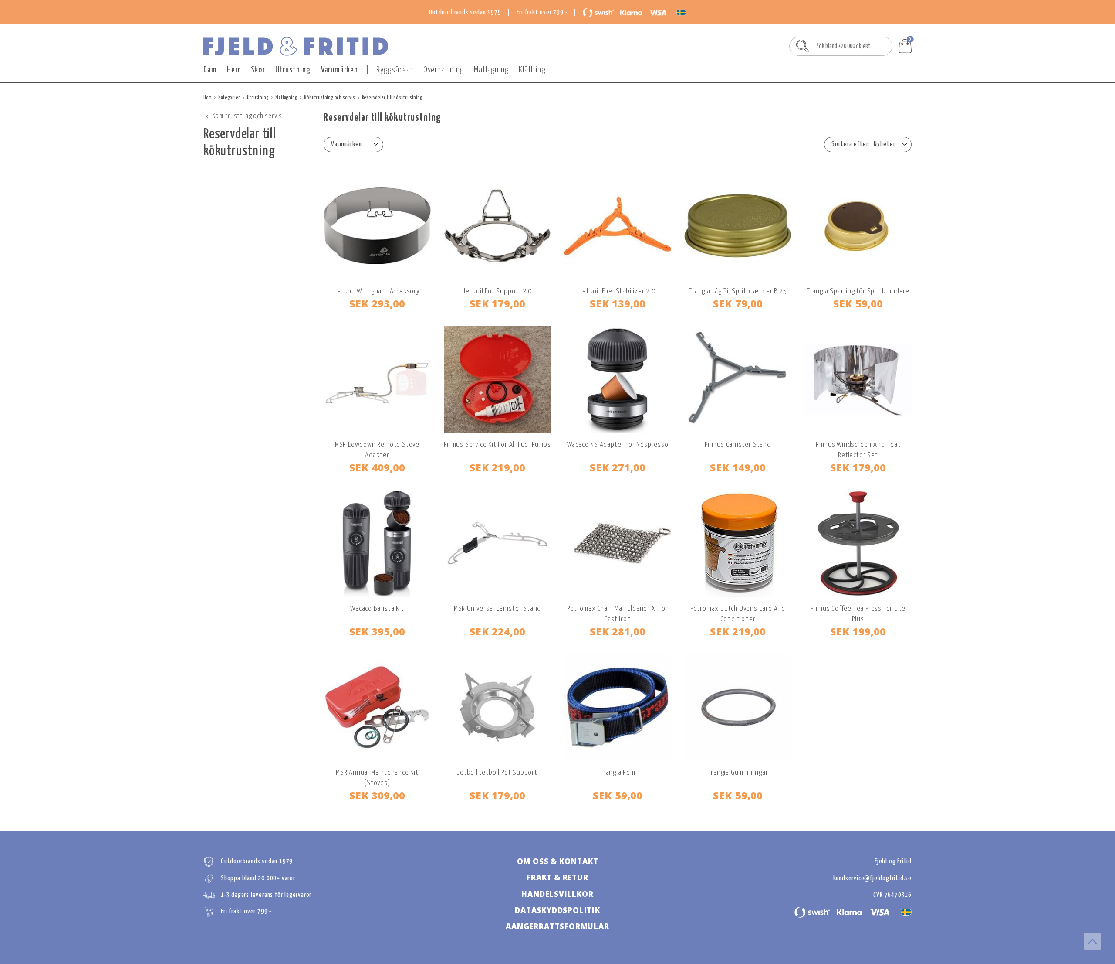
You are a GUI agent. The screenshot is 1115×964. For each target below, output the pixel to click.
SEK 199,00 (858, 631)
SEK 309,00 (377, 795)
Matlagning (491, 70)
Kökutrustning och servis (329, 97)
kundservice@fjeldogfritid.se (872, 878)
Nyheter (884, 144)
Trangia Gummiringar (737, 773)
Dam (209, 70)
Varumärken (339, 70)
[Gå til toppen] (1092, 941)
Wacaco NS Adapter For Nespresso (618, 445)
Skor (258, 70)
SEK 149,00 (738, 467)
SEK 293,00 (377, 303)
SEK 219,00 (497, 467)
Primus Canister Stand (738, 445)
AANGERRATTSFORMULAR (557, 926)
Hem (207, 97)
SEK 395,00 (377, 631)
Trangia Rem (617, 773)
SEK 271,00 (617, 467)
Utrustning (293, 70)
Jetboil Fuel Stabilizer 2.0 (617, 291)
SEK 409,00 (377, 467)
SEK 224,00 (497, 631)
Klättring (532, 70)
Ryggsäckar (394, 70)
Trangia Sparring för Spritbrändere (858, 291)
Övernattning (443, 70)
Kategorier (229, 97)
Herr (233, 70)
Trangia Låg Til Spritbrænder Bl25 (738, 291)
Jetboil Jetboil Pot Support (497, 773)
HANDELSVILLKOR (557, 894)
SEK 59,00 (858, 303)
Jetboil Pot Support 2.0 (497, 291)
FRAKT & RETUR (557, 877)
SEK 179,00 (497, 303)
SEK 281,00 (617, 631)
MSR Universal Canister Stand (497, 609)
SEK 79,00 (738, 303)
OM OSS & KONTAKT (557, 861)
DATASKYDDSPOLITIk (557, 910)
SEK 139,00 (617, 303)
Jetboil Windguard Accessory (377, 291)
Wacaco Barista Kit (377, 609)
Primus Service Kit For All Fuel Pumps (497, 445)
